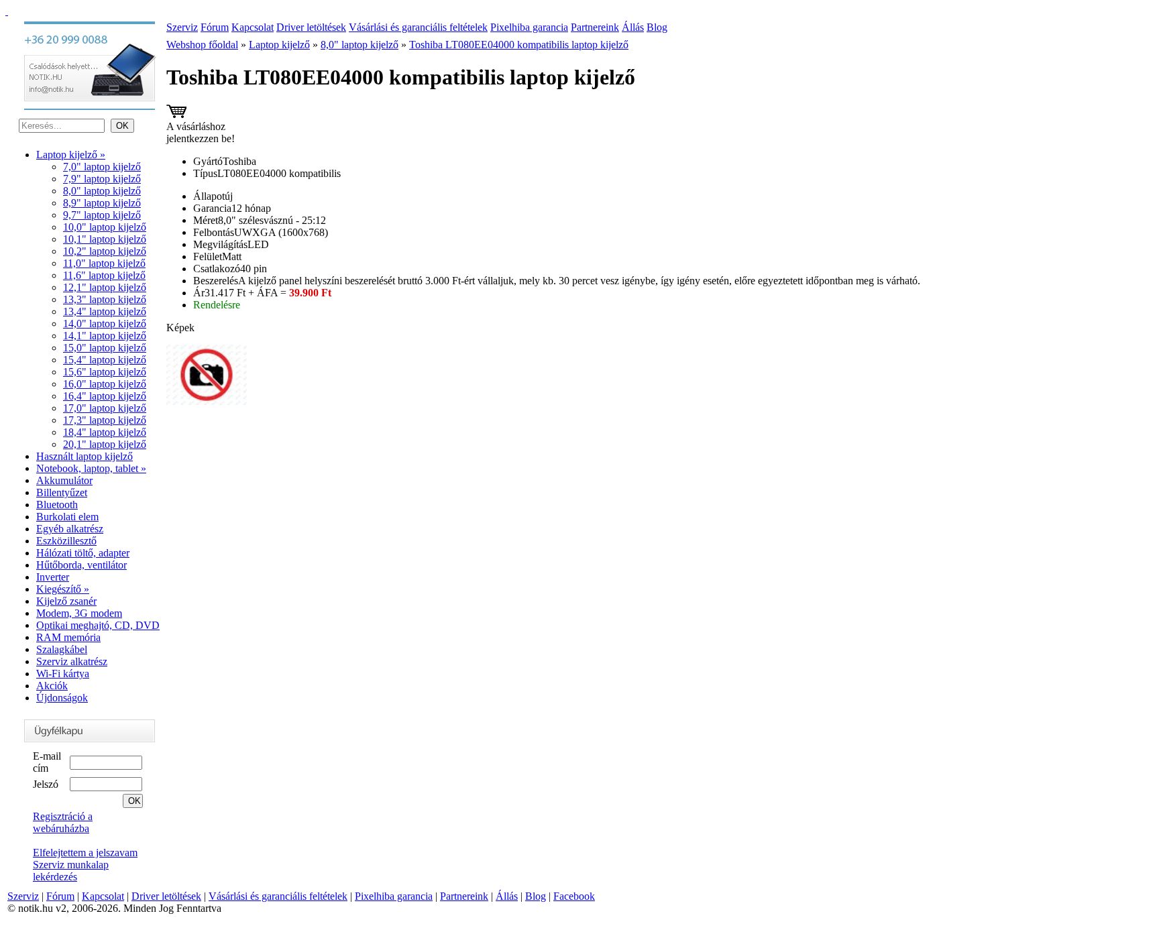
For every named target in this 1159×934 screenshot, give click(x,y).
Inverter (52, 577)
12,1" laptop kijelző (104, 287)
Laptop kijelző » (70, 154)
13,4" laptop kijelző (104, 311)
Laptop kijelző (279, 44)
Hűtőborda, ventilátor (81, 565)
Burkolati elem (67, 516)
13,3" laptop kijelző (104, 299)
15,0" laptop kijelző (104, 347)
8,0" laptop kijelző (102, 190)
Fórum (215, 27)
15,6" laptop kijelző (104, 371)
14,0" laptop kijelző (104, 323)
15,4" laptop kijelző (104, 359)
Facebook (574, 896)
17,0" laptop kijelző (104, 408)
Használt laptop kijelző (84, 456)
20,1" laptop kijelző (104, 444)
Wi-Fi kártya (62, 673)
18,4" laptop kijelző (104, 432)
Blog (657, 27)
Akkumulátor (64, 480)
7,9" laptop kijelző (102, 178)
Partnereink (595, 27)
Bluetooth (57, 504)
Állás (633, 27)
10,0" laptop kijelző (104, 227)
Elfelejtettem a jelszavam (85, 852)
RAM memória (68, 637)
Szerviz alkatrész (71, 661)
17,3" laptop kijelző (104, 420)
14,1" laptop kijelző (104, 335)
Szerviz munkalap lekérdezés (71, 870)
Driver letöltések (311, 27)
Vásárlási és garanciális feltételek (418, 27)
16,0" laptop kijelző (104, 384)
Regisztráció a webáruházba (63, 822)
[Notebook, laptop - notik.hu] (6, 11)
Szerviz (182, 27)
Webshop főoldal (202, 44)
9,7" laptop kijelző (102, 215)
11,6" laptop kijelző (104, 275)
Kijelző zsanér (66, 601)
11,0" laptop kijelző (104, 263)
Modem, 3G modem (79, 613)
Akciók (52, 685)
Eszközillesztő (66, 540)
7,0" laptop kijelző (102, 166)
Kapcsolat (252, 27)
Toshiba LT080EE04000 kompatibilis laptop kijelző (518, 44)
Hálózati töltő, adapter (82, 553)
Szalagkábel (61, 649)
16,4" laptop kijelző (104, 396)
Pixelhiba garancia (529, 27)
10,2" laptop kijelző (104, 251)
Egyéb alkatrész (69, 528)
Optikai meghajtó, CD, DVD (98, 625)
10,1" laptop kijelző (104, 239)
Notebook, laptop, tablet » (91, 468)
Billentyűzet (61, 492)
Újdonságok (62, 697)
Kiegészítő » (62, 589)
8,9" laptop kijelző (102, 203)
